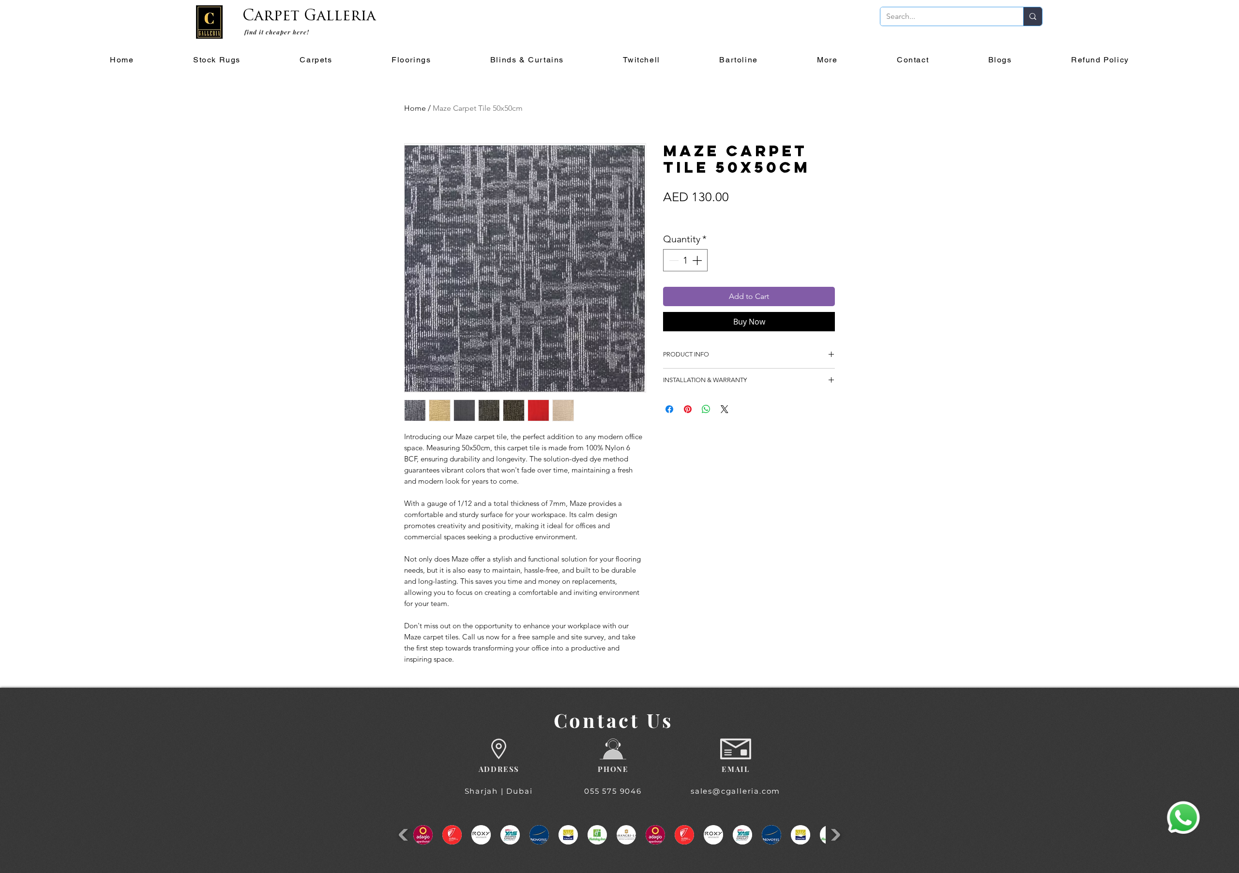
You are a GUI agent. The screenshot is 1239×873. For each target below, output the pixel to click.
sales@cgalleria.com (735, 791)
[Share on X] (724, 409)
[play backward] (405, 835)
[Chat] (1183, 818)
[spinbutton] (685, 260)
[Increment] (698, 260)
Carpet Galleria (309, 16)
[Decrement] (673, 260)
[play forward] (834, 835)
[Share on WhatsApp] (706, 409)
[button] (316, 60)
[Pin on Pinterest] (688, 409)
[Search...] (1032, 16)
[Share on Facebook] (669, 409)
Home (415, 108)
